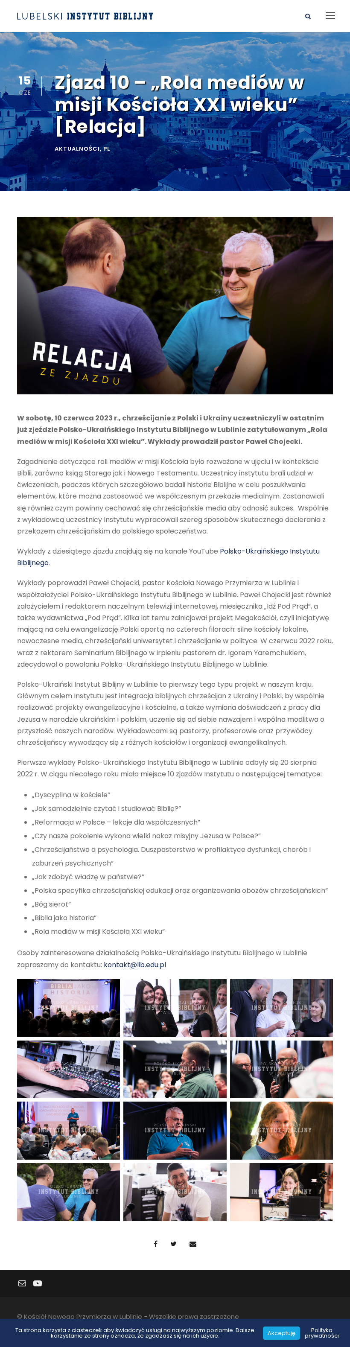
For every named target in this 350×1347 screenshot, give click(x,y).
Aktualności (77, 149)
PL (106, 149)
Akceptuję (281, 1333)
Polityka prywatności (322, 1333)
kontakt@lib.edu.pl (135, 965)
